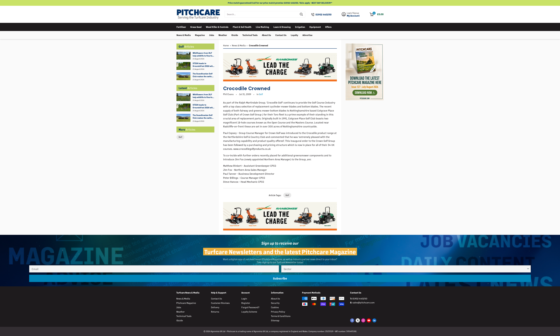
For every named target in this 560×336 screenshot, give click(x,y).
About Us (266, 34)
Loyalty (294, 34)
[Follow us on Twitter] (358, 320)
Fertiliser (181, 26)
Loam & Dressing (282, 26)
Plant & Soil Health (242, 26)
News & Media (183, 34)
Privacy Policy (278, 311)
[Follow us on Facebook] (352, 320)
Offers (328, 26)
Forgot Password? (250, 307)
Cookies (275, 307)
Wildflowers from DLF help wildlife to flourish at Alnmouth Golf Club (203, 54)
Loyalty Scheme (249, 311)
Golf (180, 137)
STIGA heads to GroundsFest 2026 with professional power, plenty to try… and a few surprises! (203, 65)
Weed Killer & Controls (217, 26)
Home (226, 45)
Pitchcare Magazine (186, 302)
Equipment (315, 26)
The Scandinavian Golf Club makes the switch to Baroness (203, 75)
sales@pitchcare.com (363, 302)
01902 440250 (323, 14)
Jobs (211, 34)
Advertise (307, 34)
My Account (353, 16)
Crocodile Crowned (258, 45)
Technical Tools (250, 34)
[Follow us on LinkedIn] (374, 320)
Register (245, 302)
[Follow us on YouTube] (369, 320)
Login (244, 298)
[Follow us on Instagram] (363, 320)
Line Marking (262, 26)
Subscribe (280, 278)
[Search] (301, 14)
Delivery (215, 307)
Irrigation (300, 26)
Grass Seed (196, 26)
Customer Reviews (220, 302)
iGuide (234, 34)
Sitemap (275, 320)
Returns (215, 311)
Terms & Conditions (280, 316)
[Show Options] (528, 268)
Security (275, 302)
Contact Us (280, 34)
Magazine (200, 34)
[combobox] (261, 14)
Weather (222, 34)
